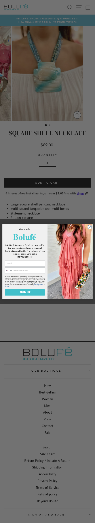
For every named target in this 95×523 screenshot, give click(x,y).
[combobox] (8, 270)
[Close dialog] (90, 227)
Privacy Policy (38, 284)
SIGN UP (24, 292)
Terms (7, 286)
